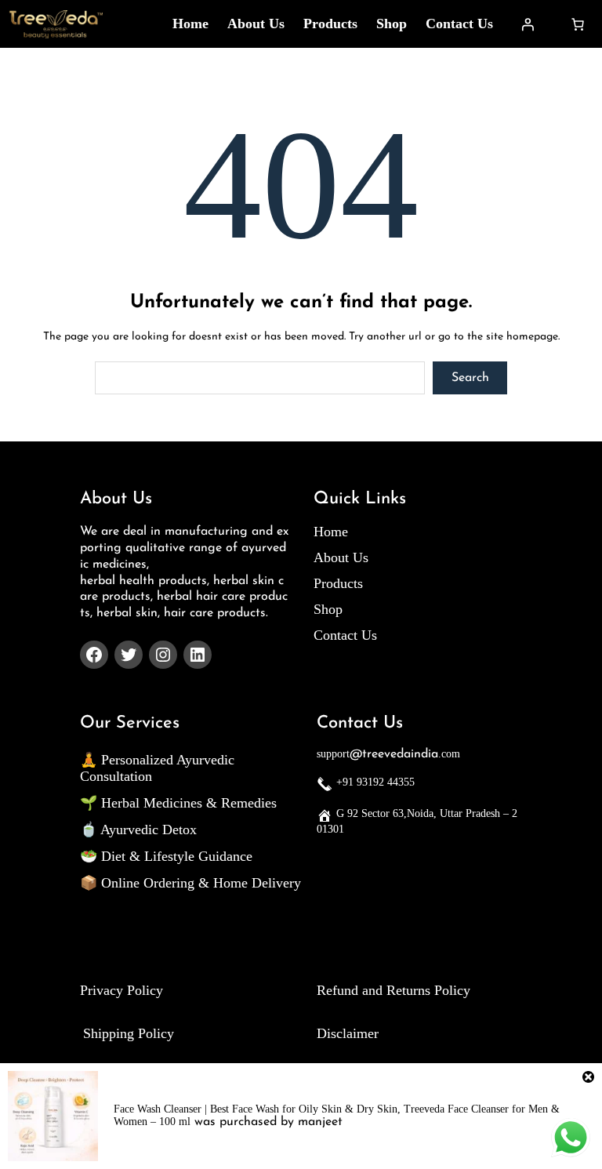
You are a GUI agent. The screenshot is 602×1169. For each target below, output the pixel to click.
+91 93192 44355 (375, 782)
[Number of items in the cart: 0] (577, 24)
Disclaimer (348, 1033)
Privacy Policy (121, 990)
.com (449, 754)
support (333, 754)
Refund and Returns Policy (393, 990)
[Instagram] (163, 655)
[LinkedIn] (197, 655)
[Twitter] (128, 655)
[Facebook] (94, 655)
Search (470, 378)
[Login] (527, 24)
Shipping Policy (128, 1033)
